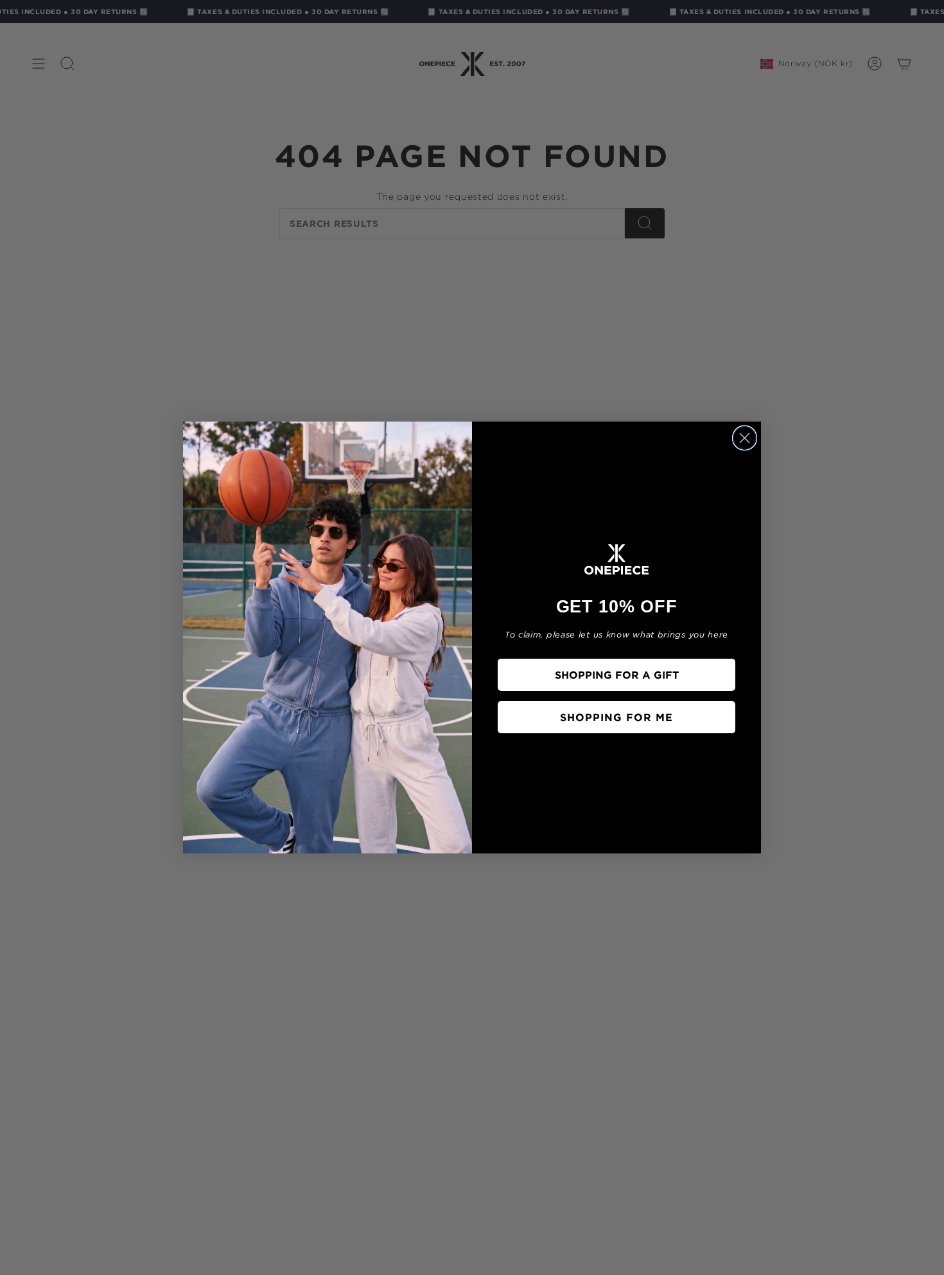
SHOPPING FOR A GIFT (617, 675)
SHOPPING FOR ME (616, 717)
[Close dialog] (744, 438)
